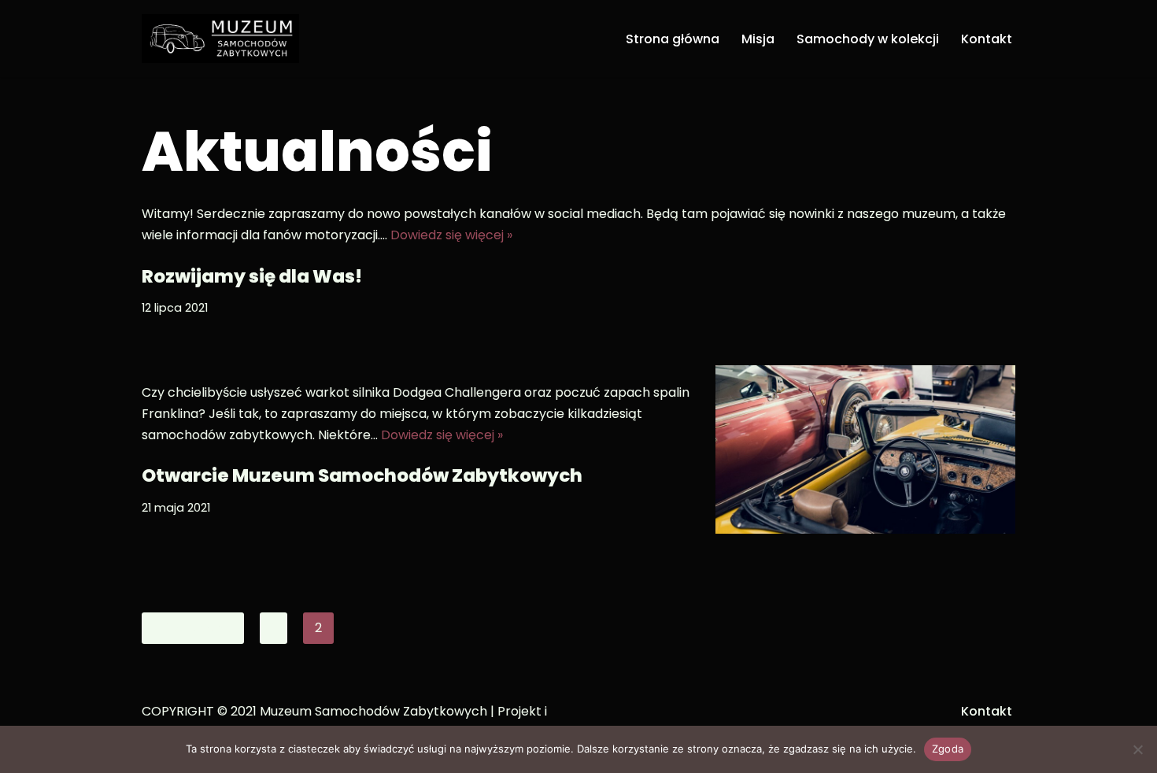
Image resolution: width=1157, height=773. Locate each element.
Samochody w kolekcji (868, 39)
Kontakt (986, 39)
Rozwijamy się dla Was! (252, 276)
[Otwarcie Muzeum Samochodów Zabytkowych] (865, 449)
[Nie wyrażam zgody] (1137, 749)
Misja (757, 39)
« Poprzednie (192, 628)
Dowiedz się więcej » (451, 235)
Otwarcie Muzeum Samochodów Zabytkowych (362, 475)
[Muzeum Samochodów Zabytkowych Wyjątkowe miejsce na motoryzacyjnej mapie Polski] (220, 38)
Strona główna (672, 39)
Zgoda (947, 748)
